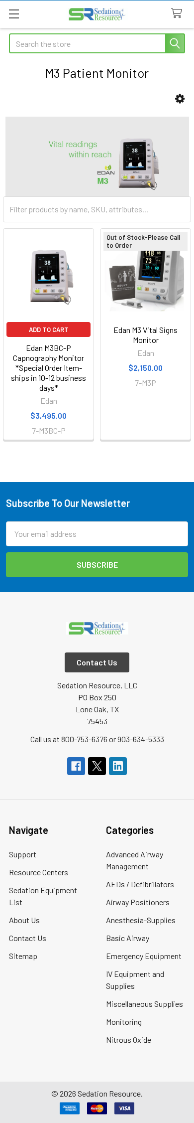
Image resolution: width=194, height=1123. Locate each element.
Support (22, 854)
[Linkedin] (118, 766)
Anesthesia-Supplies (141, 920)
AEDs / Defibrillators (140, 884)
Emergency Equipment (144, 956)
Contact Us (27, 938)
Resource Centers (38, 872)
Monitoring (124, 1021)
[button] (180, 99)
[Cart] (179, 13)
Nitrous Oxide (128, 1039)
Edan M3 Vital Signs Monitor (145, 334)
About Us (24, 920)
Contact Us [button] (97, 662)
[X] (97, 766)
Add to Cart (49, 329)
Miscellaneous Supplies (144, 1003)
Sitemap (23, 956)
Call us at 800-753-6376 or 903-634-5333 (97, 739)
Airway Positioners (138, 902)
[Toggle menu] (13, 13)
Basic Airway (127, 938)
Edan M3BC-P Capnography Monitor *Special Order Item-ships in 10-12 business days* (48, 367)
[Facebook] (76, 766)
